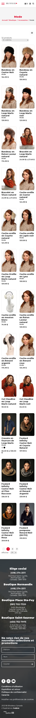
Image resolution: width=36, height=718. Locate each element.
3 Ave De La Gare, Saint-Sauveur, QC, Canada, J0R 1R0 (18, 627)
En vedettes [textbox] (7, 40)
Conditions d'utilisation (12, 686)
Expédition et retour (11, 689)
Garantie (5, 695)
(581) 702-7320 (18, 604)
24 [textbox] (12, 552)
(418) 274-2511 (18, 572)
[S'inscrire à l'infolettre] (32, 664)
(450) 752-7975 (18, 622)
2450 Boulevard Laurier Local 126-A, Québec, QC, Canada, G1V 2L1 (18, 610)
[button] (32, 32)
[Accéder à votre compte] (30, 3)
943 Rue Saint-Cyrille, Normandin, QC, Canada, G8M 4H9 (18, 578)
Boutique (12, 20)
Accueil (5, 20)
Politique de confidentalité (14, 692)
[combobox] (15, 40)
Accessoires (23, 20)
